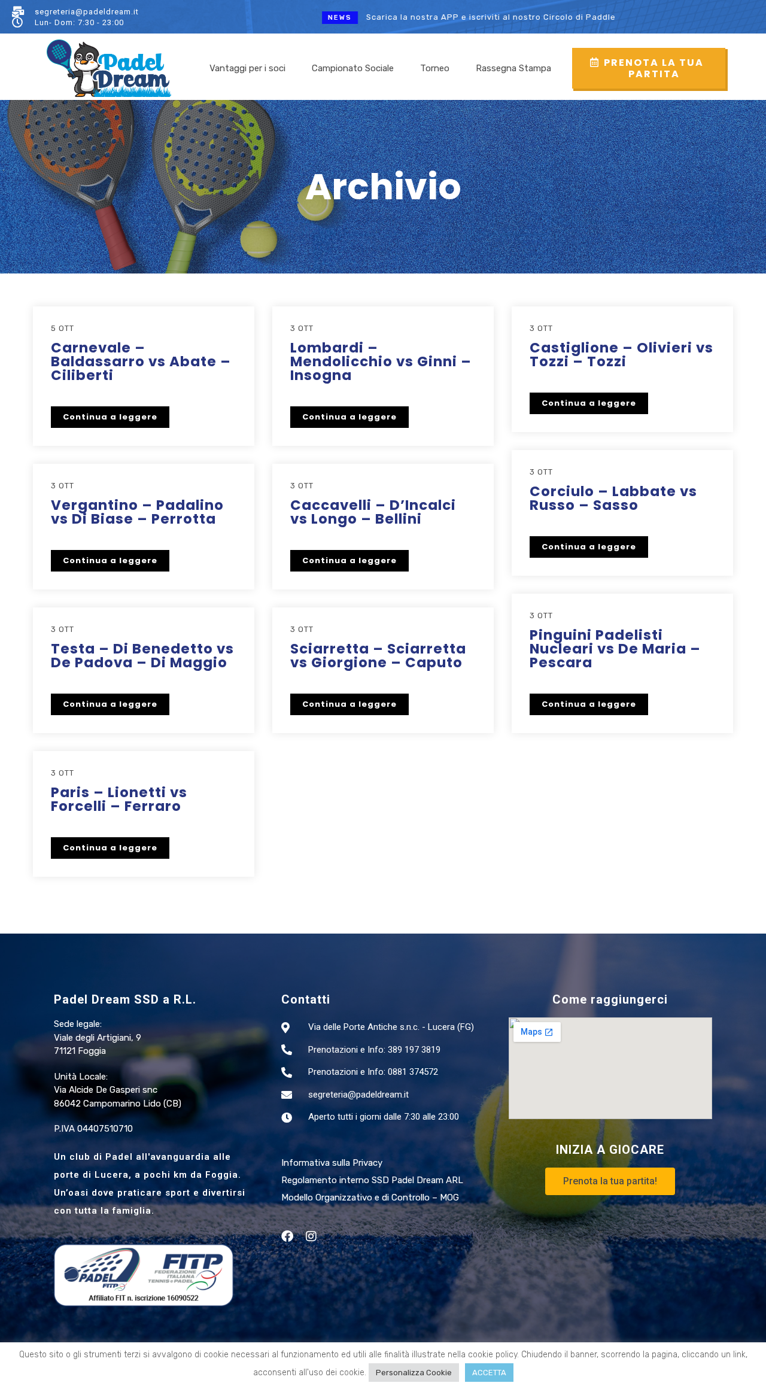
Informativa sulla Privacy (331, 1162)
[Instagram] (311, 1236)
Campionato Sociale (353, 68)
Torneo (434, 68)
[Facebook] (287, 1236)
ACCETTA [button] (489, 1372)
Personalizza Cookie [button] (414, 1372)
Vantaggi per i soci (247, 68)
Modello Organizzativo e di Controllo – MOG (370, 1197)
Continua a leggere (110, 417)
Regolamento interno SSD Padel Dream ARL (372, 1180)
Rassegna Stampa (513, 68)
